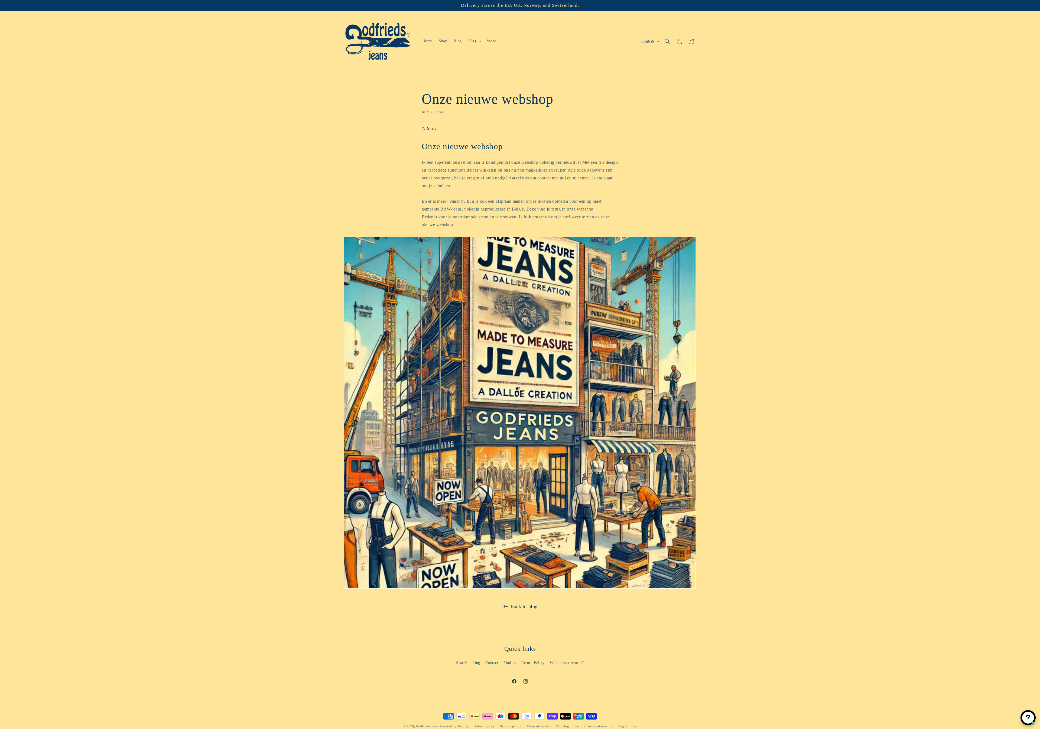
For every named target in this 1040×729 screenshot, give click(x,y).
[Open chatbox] (1028, 717)
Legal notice (627, 726)
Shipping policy (567, 726)
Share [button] (432, 128)
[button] (474, 41)
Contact (491, 663)
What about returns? (567, 663)
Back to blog (524, 606)
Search (461, 663)
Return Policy (533, 663)
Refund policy (484, 726)
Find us (509, 663)
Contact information (598, 726)
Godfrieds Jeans (427, 726)
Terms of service (538, 726)
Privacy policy (510, 726)
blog (476, 663)
